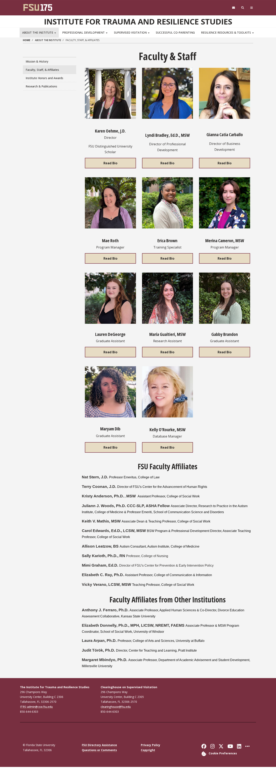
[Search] (243, 7)
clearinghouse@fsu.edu (116, 707)
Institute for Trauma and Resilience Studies (138, 21)
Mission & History (37, 61)
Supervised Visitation (130, 32)
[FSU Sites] (252, 7)
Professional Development (83, 32)
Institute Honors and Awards (44, 78)
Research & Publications (41, 86)
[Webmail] (233, 7)
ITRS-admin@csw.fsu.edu (36, 707)
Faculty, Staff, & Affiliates (42, 70)
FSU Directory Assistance (99, 745)
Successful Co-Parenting (175, 32)
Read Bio (110, 163)
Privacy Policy (150, 745)
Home (26, 40)
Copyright (148, 750)
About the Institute (38, 32)
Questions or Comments (99, 750)
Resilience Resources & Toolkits (226, 32)
